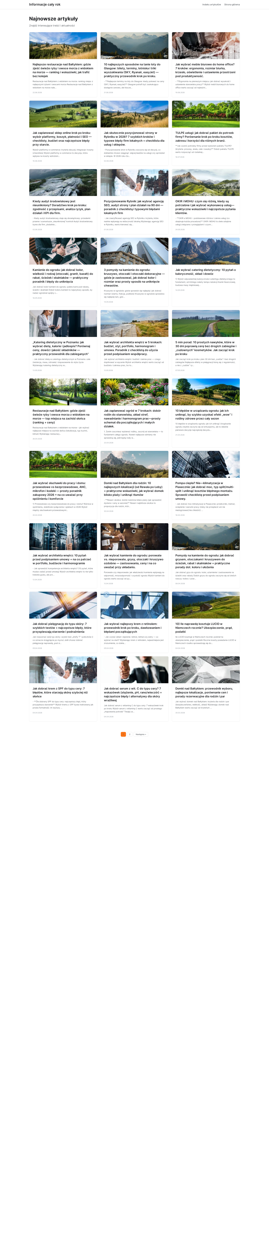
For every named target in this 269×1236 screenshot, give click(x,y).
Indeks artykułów (211, 4)
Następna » (141, 734)
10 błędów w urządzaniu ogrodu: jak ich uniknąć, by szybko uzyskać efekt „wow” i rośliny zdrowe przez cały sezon (203, 414)
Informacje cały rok (45, 4)
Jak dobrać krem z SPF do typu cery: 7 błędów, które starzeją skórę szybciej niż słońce (60, 692)
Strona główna (232, 4)
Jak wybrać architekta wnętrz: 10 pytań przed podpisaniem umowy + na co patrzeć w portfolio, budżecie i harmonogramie (62, 559)
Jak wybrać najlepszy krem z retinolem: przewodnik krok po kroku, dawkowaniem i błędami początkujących (132, 627)
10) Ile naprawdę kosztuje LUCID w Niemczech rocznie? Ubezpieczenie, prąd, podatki (204, 627)
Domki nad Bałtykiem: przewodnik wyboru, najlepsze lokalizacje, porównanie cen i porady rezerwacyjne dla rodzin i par (204, 692)
